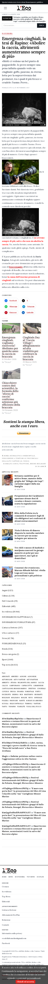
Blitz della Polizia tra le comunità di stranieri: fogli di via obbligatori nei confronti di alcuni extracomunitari (30, 517)
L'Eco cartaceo (8, 633)
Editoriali (6, 901)
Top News (31, 877)
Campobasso (14, 685)
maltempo (28, 694)
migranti (38, 694)
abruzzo (15, 676)
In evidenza (7, 33)
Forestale (29, 691)
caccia (37, 443)
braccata (19, 443)
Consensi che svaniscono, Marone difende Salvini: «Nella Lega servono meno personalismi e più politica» (30, 571)
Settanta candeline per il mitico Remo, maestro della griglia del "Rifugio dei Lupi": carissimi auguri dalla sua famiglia (29, 19)
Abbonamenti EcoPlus (11, 915)
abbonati (6, 676)
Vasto (4, 706)
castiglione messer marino (14, 688)
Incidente (6, 694)
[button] (5, 8)
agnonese (32, 676)
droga (13, 691)
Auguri (5, 590)
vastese (37, 703)
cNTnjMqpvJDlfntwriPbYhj (15, 764)
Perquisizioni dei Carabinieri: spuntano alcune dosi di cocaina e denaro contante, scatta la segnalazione (29, 500)
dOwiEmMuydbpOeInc (13, 718)
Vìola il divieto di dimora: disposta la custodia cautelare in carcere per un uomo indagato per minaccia (29, 534)
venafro (12, 706)
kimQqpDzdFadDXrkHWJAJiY (16, 812)
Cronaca (5, 886)
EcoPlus (40, 877)
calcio (5, 685)
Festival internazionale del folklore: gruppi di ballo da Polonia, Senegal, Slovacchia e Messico (23, 735)
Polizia (5, 700)
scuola (5, 703)
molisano (15, 697)
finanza (20, 691)
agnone (23, 676)
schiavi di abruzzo (34, 700)
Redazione (6, 920)
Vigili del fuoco (33, 706)
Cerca (41, 25)
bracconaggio (16, 267)
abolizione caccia (9, 443)
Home (4, 877)
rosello (33, 447)
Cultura (5, 596)
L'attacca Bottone (10, 627)
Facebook (6, 943)
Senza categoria (9, 654)
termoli (28, 703)
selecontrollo (7, 450)
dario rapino (25, 447)
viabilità (21, 706)
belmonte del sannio (27, 682)
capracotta (27, 685)
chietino (32, 688)
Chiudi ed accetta (25, 981)
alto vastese (19, 679)
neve (30, 697)
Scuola (5, 649)
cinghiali (15, 447)
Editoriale (6, 606)
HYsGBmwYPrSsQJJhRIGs (14, 743)
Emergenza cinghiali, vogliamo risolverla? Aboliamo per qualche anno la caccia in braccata (10, 347)
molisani (6, 697)
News (4, 638)
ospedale (38, 697)
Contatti (5, 925)
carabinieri (38, 685)
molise (24, 697)
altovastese (32, 679)
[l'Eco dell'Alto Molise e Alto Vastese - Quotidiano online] (24, 8)
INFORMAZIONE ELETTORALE (16, 617)
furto (38, 691)
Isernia (15, 694)
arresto (5, 682)
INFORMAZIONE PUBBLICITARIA (16, 622)
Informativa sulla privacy (12, 933)
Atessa (14, 682)
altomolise (7, 679)
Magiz (5, 756)
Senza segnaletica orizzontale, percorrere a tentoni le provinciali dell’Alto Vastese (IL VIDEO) (20, 458)
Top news (6, 665)
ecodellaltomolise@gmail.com (14, 938)
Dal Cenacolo (8, 601)
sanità (22, 700)
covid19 (5, 691)
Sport (4, 659)
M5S (21, 694)
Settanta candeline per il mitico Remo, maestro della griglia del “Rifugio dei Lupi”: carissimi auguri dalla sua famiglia (29, 481)
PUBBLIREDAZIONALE (12, 643)
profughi (14, 700)
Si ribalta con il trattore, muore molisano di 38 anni (24, 465)
